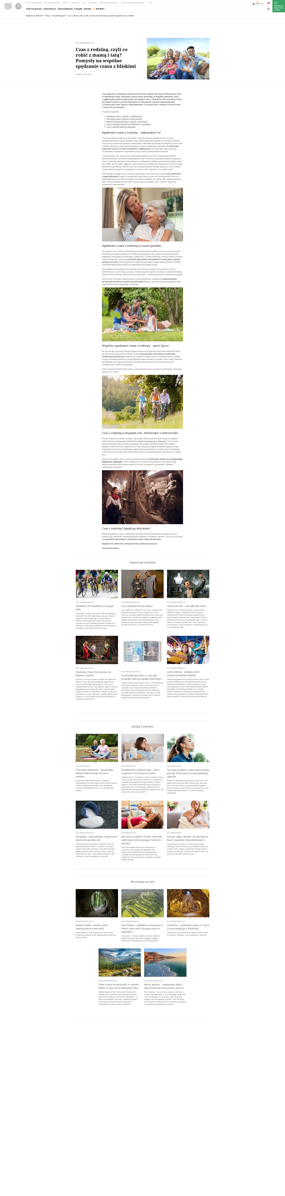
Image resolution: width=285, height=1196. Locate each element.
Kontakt (87, 9)
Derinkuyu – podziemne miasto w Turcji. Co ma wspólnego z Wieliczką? (188, 927)
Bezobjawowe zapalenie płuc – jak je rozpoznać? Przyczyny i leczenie (140, 771)
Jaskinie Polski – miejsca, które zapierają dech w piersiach (92, 927)
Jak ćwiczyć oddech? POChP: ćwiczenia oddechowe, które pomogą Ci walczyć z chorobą (141, 840)
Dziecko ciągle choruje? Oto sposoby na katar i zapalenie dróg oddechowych (187, 838)
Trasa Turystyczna (34, 9)
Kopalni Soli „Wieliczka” (156, 441)
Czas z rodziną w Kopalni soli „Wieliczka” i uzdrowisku (128, 124)
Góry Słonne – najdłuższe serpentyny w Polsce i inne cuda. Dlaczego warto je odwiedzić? (142, 929)
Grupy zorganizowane (52, 3)
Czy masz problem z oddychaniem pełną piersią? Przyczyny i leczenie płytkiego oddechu (188, 773)
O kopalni (78, 9)
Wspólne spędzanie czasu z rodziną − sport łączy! (126, 121)
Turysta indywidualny (34, 3)
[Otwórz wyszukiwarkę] (268, 8)
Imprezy (65, 3)
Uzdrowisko (75, 3)
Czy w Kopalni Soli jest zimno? (137, 606)
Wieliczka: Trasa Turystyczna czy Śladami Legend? (93, 673)
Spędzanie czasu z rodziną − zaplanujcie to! (124, 116)
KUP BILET (100, 9)
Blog (151, 3)
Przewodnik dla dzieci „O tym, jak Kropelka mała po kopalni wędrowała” (141, 677)
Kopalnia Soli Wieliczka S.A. (109, 3)
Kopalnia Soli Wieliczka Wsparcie (132, 3)
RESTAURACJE (93, 3)
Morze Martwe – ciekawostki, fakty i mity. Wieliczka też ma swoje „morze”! (164, 986)
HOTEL (84, 3)
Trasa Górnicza (49, 9)
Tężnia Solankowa (65, 9)
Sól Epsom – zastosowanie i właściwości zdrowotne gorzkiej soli (96, 838)
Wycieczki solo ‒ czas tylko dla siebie (186, 606)
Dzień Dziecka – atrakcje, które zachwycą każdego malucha (183, 673)
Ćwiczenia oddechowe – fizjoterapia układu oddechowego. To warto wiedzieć (94, 773)
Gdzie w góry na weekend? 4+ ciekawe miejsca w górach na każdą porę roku (119, 986)
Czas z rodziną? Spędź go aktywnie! (120, 127)
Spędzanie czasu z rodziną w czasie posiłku (124, 119)
